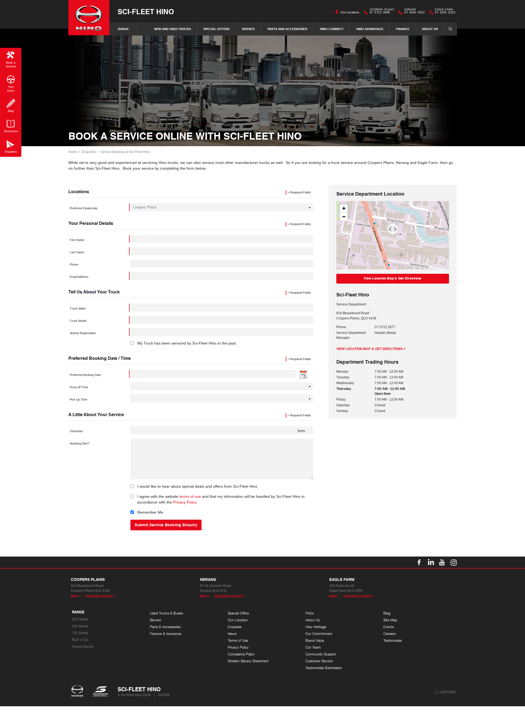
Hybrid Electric (83, 647)
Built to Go (80, 640)
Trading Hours (99, 596)
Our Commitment (318, 634)
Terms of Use (238, 641)
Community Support (320, 654)
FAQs (309, 613)
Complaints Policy (241, 654)
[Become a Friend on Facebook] (419, 562)
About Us (430, 28)
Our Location (238, 620)
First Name (77, 240)
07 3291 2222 (445, 12)
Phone (74, 264)
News (232, 634)
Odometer (76, 431)
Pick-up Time (78, 399)
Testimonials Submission (323, 668)
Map (74, 596)
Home (72, 152)
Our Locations (349, 12)
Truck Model (78, 320)
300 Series (80, 619)
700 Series (80, 633)
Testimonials (392, 641)
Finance (402, 28)
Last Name (77, 252)
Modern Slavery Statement (248, 661)
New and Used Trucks (172, 28)
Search (450, 29)
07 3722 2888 (382, 12)
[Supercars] (100, 691)
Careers (389, 634)
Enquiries (89, 152)
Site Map (390, 620)
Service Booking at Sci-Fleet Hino (125, 152)
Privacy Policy (185, 502)
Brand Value (314, 641)
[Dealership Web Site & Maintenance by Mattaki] (445, 692)
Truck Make (78, 308)
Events (388, 627)
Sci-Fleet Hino (146, 11)
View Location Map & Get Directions (392, 278)
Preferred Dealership (83, 208)
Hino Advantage (369, 28)
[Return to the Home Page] (78, 691)
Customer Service (319, 661)
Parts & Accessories (165, 627)
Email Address (79, 276)
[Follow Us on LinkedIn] (430, 562)
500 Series (80, 626)
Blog (386, 613)
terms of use (190, 496)
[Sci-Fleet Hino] (88, 17)
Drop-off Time (79, 387)
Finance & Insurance (165, 634)
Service (248, 28)
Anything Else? (79, 443)
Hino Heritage (315, 627)
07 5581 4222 (414, 12)
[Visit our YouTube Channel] (442, 562)
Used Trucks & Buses (166, 613)
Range (123, 28)
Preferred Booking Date (85, 374)
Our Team (313, 647)
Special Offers (216, 28)
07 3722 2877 (385, 327)
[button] (392, 229)
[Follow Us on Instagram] (453, 562)
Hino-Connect (332, 28)
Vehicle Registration (83, 333)
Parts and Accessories (287, 28)
